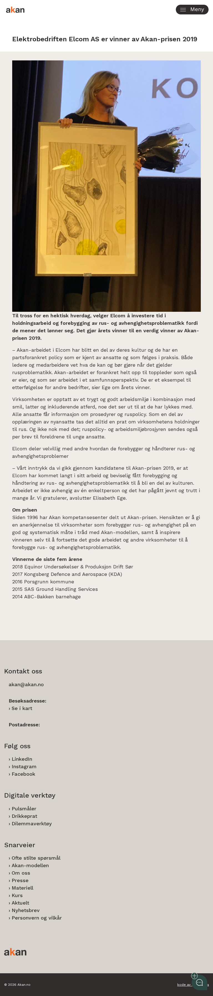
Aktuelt (20, 903)
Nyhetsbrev (26, 910)
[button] (192, 9)
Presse (20, 880)
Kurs (17, 895)
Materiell (22, 888)
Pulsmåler (24, 808)
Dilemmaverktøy (32, 823)
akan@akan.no (26, 684)
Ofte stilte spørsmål (36, 858)
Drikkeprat (24, 816)
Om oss (21, 873)
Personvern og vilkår (37, 918)
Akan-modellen (30, 865)
